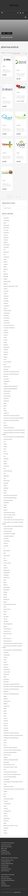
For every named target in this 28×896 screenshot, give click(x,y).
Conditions (6, 320)
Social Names (4, 850)
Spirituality (6, 762)
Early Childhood (7, 362)
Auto (5, 254)
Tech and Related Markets (10, 776)
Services (6, 725)
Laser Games (7, 555)
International (7, 541)
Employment (7, 381)
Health (5, 485)
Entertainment (7, 391)
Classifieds (6, 301)
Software (6, 757)
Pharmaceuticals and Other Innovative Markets (12, 646)
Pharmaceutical (7, 638)
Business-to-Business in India (11, 286)
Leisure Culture (7, 563)
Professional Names (5, 852)
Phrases (5, 657)
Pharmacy (6, 652)
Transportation (7, 803)
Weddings (6, 828)
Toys (5, 796)
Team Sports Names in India (10, 767)
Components (7, 313)
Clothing (6, 303)
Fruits (5, 451)
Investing (6, 546)
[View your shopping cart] (2, 13)
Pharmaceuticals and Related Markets (13, 650)
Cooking (5, 330)
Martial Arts (6, 577)
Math (5, 580)
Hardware (6, 483)
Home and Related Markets (10, 497)
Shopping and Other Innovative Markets (13, 735)
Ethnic (5, 403)
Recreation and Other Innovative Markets (13, 686)
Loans (5, 565)
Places (5, 659)
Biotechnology (7, 281)
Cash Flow (6, 291)
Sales (5, 716)
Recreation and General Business (12, 684)
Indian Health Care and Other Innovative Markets (12, 523)
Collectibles (6, 305)
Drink (5, 359)
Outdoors (6, 621)
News (5, 614)
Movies (5, 602)
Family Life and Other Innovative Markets (13, 418)
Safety (5, 713)
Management (7, 572)
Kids (5, 553)
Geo (4, 473)
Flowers (5, 446)
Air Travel (6, 230)
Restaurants (6, 706)
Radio (5, 677)
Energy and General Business (11, 386)
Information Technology (9, 533)
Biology (5, 279)
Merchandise (7, 587)
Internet (5, 543)
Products (6, 667)
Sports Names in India (9, 764)
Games (5, 461)
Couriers (6, 335)
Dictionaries (6, 347)
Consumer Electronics (9, 325)
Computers (6, 315)
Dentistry (6, 345)
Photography (7, 655)
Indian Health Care (8, 517)
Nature (5, 611)
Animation (6, 237)
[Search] (24, 208)
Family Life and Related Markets (11, 420)
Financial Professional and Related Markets (14, 436)
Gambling (6, 458)
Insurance (6, 538)
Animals (5, 235)
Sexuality (6, 728)
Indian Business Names (9, 512)
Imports (5, 510)
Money (5, 597)
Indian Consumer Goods (9, 514)
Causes (5, 293)
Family (5, 410)
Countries (6, 332)
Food (5, 449)
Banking (5, 269)
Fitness (5, 444)
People (5, 626)
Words (5, 830)
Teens (5, 784)
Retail (5, 708)
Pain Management (8, 624)
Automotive (6, 257)
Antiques (6, 240)
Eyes (5, 408)
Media (5, 582)
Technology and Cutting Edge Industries (13, 781)
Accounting (6, 220)
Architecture (7, 244)
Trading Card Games (8, 798)
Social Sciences (7, 755)
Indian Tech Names (8, 528)
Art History (6, 247)
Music (5, 607)
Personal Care (7, 631)
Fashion (5, 425)
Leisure (5, 560)
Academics (6, 218)
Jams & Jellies (7, 550)
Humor (5, 505)
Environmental (7, 396)
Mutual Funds (7, 609)
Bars (5, 271)
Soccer (5, 742)
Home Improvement (8, 500)
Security (5, 723)
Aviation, (6, 264)
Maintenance (7, 570)
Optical (5, 619)
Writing (5, 833)
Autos (5, 259)
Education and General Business (11, 371)
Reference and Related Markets (11, 694)
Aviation (5, 262)
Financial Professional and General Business (14, 430)
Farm (5, 423)
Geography (6, 476)
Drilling (5, 357)
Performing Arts (7, 628)
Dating (5, 342)
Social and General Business (10, 747)
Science (5, 718)
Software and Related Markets (11, 759)
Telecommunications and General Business (14, 789)
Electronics (6, 379)
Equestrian (6, 398)
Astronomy (6, 252)
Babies (5, 266)
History (5, 490)
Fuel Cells (6, 453)
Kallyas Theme (17, 892)
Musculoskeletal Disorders (10, 604)
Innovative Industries (9, 536)
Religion (5, 703)
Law (4, 558)
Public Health (7, 672)
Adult (5, 223)
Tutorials (6, 808)
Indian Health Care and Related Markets (13, 526)
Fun (4, 456)
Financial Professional (9, 427)
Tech (5, 769)
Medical (5, 584)
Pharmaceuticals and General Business (13, 643)
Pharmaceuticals (8, 641)
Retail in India (4, 848)
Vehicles (6, 816)
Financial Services (8, 439)
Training (6, 801)
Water (5, 823)
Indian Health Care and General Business (13, 519)
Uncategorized (7, 811)
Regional (6, 698)
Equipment (6, 401)
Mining (5, 594)
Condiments (6, 318)
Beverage (6, 276)
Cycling (5, 340)
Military (5, 592)
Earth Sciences (7, 366)
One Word (6, 616)
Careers (5, 288)
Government (7, 480)
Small (5, 740)
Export (5, 405)
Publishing (6, 674)
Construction (7, 322)
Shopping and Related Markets (11, 738)
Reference (6, 691)
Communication (7, 310)
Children (6, 298)
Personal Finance (8, 633)
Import (5, 507)
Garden (5, 463)
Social (5, 745)
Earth (5, 364)
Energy (5, 383)
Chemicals (6, 296)
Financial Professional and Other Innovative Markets (13, 433)
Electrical (6, 376)
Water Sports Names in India (10, 825)
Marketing (6, 575)
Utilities (5, 813)
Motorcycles (6, 599)
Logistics (6, 567)
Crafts (5, 337)
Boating (5, 284)
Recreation (6, 681)
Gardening (6, 466)
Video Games (7, 818)
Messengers (6, 589)
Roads (5, 711)
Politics (5, 662)
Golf (5, 478)
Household (6, 502)
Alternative (6, 232)
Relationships (7, 701)
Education (6, 369)
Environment (7, 393)
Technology (6, 779)
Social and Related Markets (10, 752)
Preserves (6, 664)
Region (5, 696)
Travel (5, 806)
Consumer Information (9, 327)
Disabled (6, 349)
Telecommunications (9, 786)
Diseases (6, 354)
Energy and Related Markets (10, 388)
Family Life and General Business (12, 415)
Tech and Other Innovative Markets (12, 774)
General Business (8, 471)
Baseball (6, 274)
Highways (6, 488)
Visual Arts (6, 820)
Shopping (6, 730)
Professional (6, 669)
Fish (5, 441)
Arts (5, 249)
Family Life (6, 413)
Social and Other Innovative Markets (12, 750)
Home (5, 493)
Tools (5, 794)
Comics (5, 308)
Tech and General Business (10, 772)
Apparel (5, 242)
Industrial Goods (8, 531)
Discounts (6, 352)
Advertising (6, 225)
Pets (5, 636)
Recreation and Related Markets (11, 689)
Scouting (6, 720)
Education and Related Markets (11, 374)
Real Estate (6, 679)
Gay (4, 468)
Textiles (5, 791)
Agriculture (6, 227)
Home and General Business (10, 495)
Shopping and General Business (11, 733)
